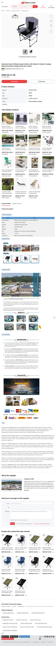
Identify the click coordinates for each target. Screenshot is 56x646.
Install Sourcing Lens (8, 638)
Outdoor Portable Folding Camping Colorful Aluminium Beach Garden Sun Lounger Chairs (34, 192)
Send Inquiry (14, 81)
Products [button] (15, 6)
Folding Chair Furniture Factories (10, 623)
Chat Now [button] (42, 81)
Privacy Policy (50, 642)
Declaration (43, 642)
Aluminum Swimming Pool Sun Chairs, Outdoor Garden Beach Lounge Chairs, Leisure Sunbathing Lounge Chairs (48, 170)
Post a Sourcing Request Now (42, 523)
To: (8, 507)
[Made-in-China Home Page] (28, 2)
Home (2, 10)
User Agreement (36, 642)
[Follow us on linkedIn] (40, 638)
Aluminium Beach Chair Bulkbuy (10, 630)
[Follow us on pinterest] (53, 636)
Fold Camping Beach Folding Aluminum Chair (34, 170)
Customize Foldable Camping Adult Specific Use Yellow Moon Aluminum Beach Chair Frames (7, 192)
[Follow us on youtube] (51, 636)
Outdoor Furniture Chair (21, 620)
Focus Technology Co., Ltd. (17, 642)
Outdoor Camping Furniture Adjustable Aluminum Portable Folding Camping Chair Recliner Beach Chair (34, 127)
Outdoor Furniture (16, 10)
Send (12, 523)
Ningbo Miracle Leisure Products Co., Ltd (14, 68)
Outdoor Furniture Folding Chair (10, 627)
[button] (2, 2)
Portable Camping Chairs (8, 613)
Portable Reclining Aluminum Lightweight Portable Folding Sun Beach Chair (20, 127)
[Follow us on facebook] (45, 636)
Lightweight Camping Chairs (38, 613)
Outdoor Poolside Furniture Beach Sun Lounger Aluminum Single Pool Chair (7, 149)
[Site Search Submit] (35, 6)
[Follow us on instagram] (49, 636)
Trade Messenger (24, 636)
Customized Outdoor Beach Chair (44, 627)
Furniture (8, 10)
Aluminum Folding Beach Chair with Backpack (7, 170)
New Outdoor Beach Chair (41, 623)
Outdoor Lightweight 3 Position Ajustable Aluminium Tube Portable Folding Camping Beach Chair (48, 149)
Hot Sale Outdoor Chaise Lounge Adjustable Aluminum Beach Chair (20, 170)
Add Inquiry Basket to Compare (28, 56)
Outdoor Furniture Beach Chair (27, 627)
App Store (5, 636)
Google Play (14, 636)
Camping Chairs (25, 10)
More (2, 633)
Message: (7, 511)
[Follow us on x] (47, 636)
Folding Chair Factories (8, 620)
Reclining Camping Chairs (23, 613)
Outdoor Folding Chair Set (26, 623)
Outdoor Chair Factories (35, 620)
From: (8, 503)
